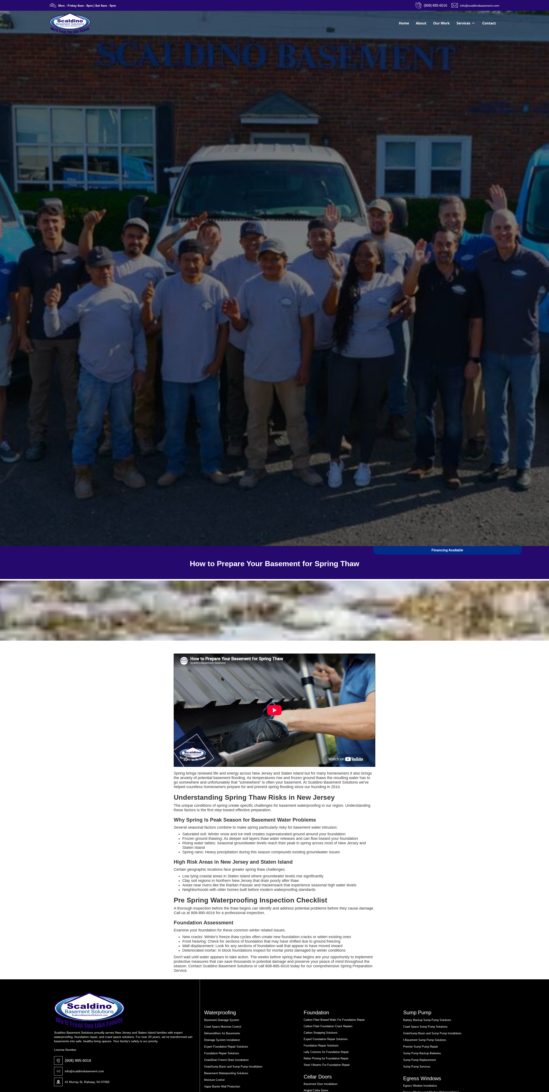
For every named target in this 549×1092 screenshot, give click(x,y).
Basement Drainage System (221, 1020)
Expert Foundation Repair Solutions (226, 1046)
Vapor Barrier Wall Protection (222, 1086)
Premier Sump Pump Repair (420, 1046)
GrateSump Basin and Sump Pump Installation (233, 1066)
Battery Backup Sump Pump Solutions (427, 1020)
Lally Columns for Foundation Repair (326, 1052)
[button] (466, 23)
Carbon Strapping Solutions (321, 1032)
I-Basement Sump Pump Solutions (424, 1040)
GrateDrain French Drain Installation (226, 1060)
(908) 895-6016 (78, 1060)
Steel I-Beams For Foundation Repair (327, 1064)
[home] (70, 23)
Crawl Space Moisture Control (222, 1026)
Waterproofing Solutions (233, 1073)
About (421, 23)
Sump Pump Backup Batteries (422, 1053)
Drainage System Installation (222, 1040)
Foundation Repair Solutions (221, 1053)
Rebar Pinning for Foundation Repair (326, 1058)
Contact (489, 23)
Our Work (441, 23)
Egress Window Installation (420, 1085)
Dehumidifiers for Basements (222, 1033)
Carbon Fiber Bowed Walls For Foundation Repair (334, 1019)
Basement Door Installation (320, 1084)
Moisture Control (214, 1079)
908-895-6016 (203, 913)
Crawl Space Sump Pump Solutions (425, 1026)
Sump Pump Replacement (419, 1060)
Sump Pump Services (416, 1066)
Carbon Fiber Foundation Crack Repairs (328, 1026)
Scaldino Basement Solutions (333, 782)
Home (404, 23)
